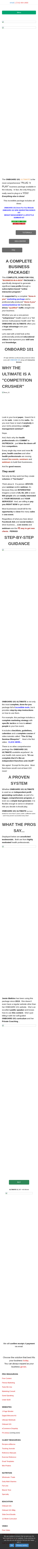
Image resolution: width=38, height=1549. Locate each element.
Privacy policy (22, 1545)
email (12, 3)
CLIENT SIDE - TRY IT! (18, 221)
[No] (35, 1541)
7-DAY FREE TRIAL (19, 223)
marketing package (16, 299)
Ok (12, 1545)
